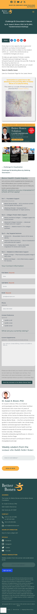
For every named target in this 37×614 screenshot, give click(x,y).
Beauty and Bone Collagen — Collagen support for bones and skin (19, 218)
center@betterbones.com (12, 525)
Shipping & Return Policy (27, 609)
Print (5, 40)
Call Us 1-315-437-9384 (11, 517)
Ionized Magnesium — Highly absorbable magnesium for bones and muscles (16, 246)
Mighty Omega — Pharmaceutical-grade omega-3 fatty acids (19, 255)
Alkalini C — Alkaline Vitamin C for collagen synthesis (17, 227)
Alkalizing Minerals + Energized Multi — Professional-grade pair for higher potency (17, 209)
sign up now (7, 570)
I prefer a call (8, 320)
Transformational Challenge (18, 27)
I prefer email (8, 325)
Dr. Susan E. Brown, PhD (15, 24)
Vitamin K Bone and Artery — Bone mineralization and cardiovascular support (19, 241)
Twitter (8, 547)
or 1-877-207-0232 (9, 519)
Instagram (8, 544)
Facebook (8, 540)
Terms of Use (16, 609)
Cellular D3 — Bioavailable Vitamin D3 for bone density (18, 237)
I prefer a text (8, 323)
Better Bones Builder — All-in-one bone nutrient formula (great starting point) (18, 204)
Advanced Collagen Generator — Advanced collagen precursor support (17, 223)
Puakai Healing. (23, 88)
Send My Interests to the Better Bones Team (17, 382)
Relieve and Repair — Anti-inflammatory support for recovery (19, 260)
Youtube (7, 550)
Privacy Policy (7, 609)
